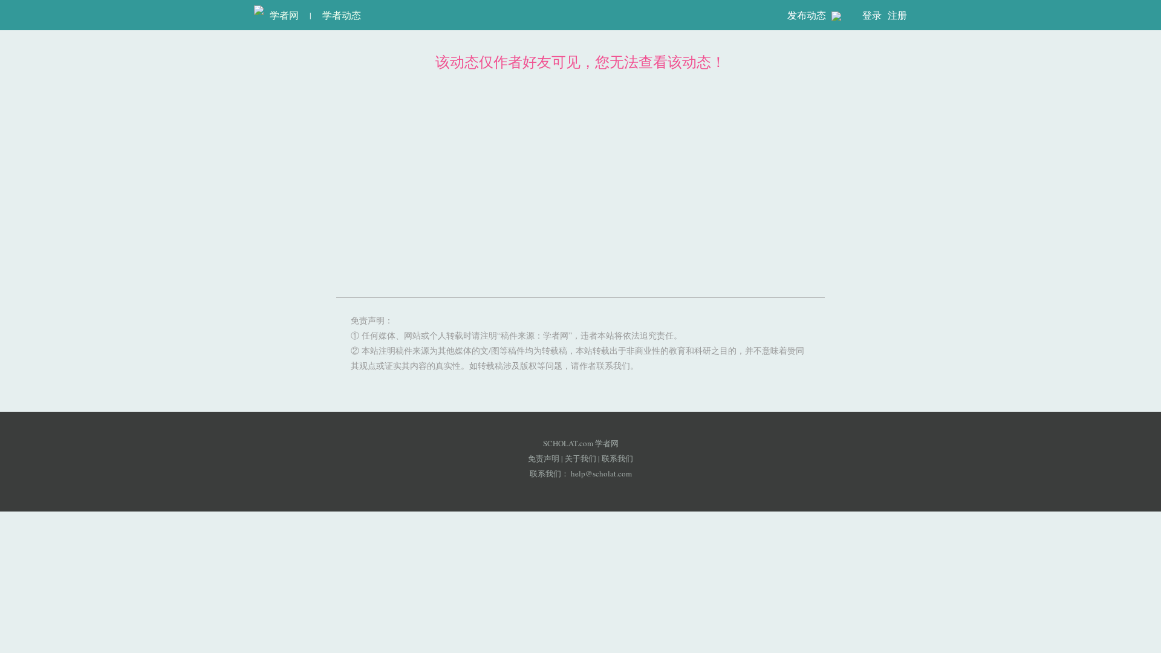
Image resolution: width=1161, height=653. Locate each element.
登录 (872, 14)
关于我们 (580, 458)
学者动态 (341, 14)
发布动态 (807, 14)
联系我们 (617, 458)
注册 (897, 14)
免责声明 (543, 458)
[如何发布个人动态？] (836, 15)
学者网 (281, 14)
